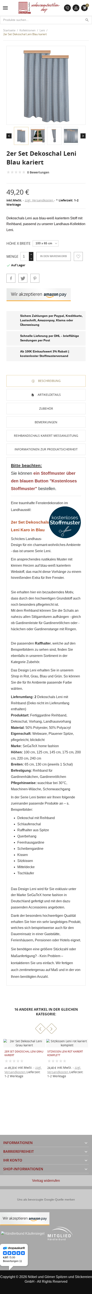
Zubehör (46, 408)
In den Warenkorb (53, 256)
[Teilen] (10, 278)
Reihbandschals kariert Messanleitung (46, 436)
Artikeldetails (49, 395)
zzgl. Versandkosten (39, 200)
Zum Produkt (53, 1070)
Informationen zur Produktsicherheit (46, 449)
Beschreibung (49, 381)
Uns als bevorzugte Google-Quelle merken (46, 1199)
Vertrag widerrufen (46, 1180)
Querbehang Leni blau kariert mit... (62, 1053)
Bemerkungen (46, 422)
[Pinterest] (34, 278)
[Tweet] (22, 278)
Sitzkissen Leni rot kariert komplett (22, 1053)
